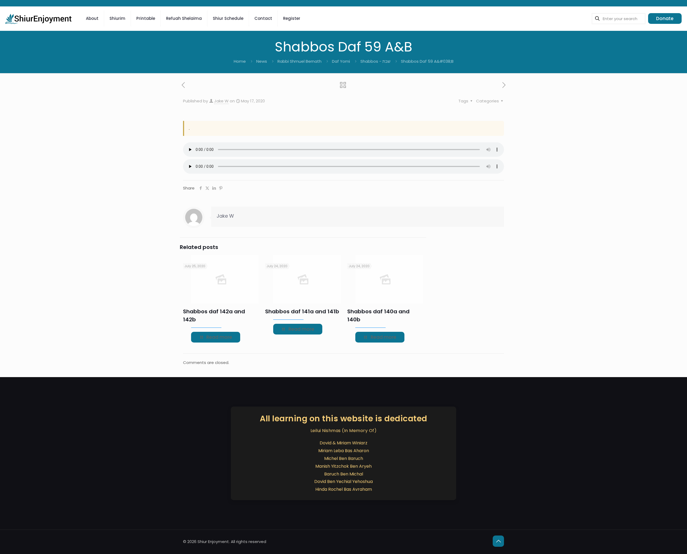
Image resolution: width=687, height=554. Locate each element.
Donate (665, 18)
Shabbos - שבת (375, 61)
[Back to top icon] (498, 541)
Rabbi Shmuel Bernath (299, 61)
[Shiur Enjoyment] (38, 18)
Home (240, 61)
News (261, 61)
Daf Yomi (341, 61)
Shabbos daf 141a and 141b (302, 311)
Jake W (221, 101)
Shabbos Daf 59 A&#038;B (427, 61)
